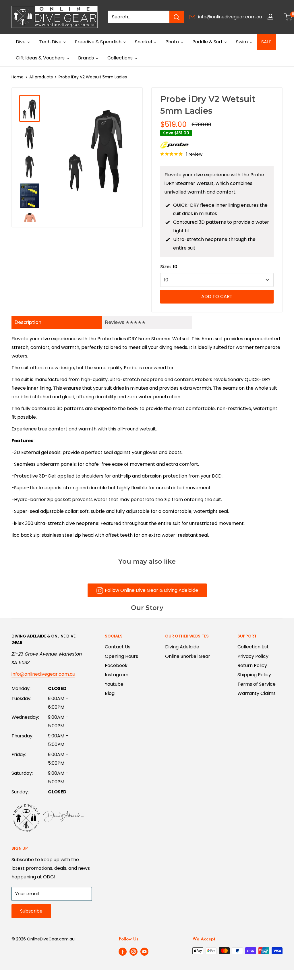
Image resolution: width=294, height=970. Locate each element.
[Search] (176, 17)
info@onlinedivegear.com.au (230, 16)
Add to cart (217, 296)
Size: (168, 266)
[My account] (270, 17)
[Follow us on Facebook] (123, 951)
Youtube (114, 684)
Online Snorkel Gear (187, 656)
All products (41, 77)
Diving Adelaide (182, 647)
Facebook (116, 665)
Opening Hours (121, 656)
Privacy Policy (252, 656)
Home (17, 77)
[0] (288, 16)
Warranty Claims (256, 693)
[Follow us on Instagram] (133, 951)
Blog (110, 693)
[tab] (56, 322)
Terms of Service (256, 684)
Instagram (116, 674)
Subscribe (31, 911)
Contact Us (117, 647)
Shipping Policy (254, 674)
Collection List (253, 647)
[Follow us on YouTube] (144, 951)
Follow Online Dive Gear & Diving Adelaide (151, 590)
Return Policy (252, 665)
